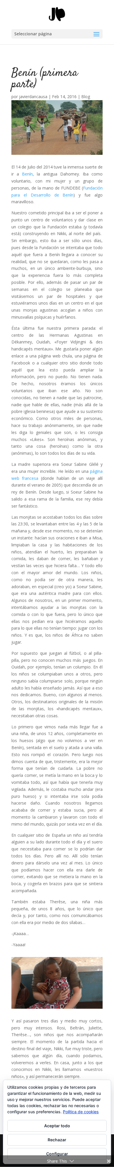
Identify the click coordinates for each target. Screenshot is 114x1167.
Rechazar (57, 1139)
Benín (27, 174)
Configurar (57, 1153)
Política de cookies (81, 1111)
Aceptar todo (57, 1125)
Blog (85, 96)
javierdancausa (33, 96)
